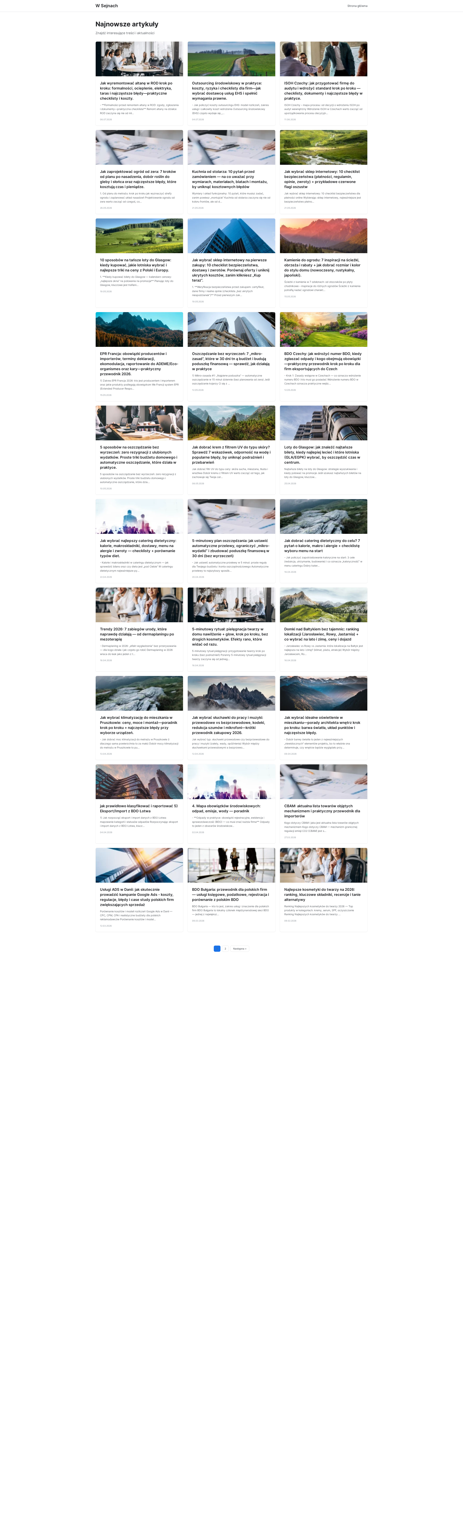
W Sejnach (106, 5)
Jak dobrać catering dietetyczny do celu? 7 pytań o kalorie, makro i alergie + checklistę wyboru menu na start (322, 546)
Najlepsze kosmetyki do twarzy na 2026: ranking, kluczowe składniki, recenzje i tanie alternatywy (322, 894)
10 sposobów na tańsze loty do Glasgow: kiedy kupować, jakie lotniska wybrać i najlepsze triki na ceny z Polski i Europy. (135, 265)
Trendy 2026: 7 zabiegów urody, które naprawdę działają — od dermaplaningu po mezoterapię (137, 634)
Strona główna (357, 6)
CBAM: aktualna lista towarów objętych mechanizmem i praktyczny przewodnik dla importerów (322, 811)
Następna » (240, 948)
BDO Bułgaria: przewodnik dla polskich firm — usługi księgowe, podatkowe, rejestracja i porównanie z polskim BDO (230, 894)
